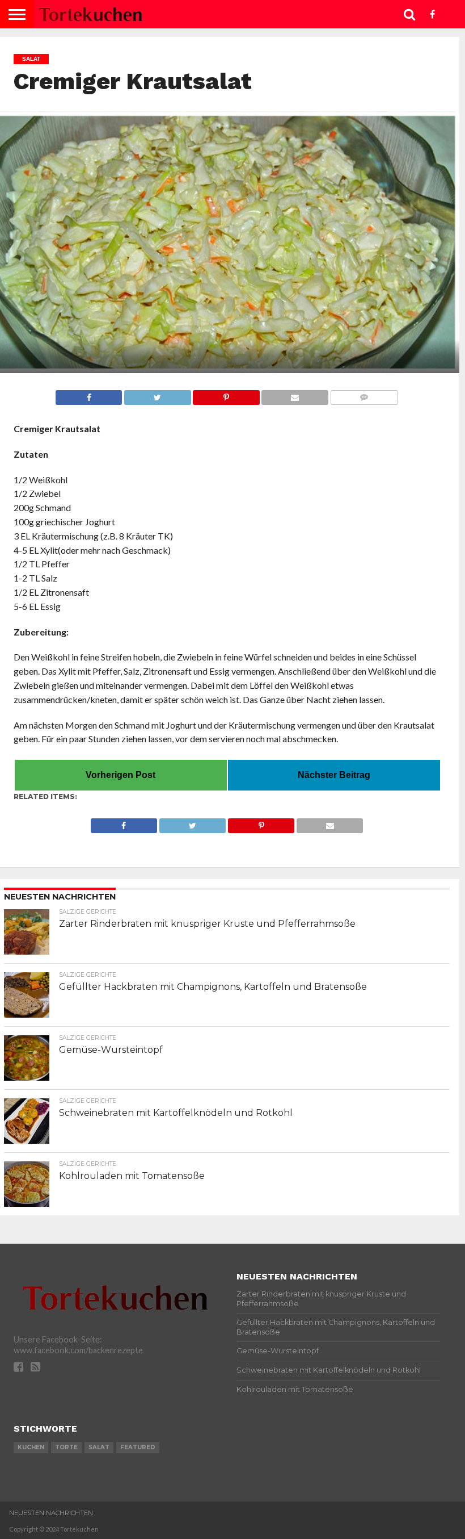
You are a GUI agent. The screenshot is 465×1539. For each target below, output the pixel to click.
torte (66, 1447)
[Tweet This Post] (157, 394)
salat (98, 1447)
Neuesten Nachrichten (51, 1513)
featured (137, 1447)
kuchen (31, 1447)
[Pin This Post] (226, 394)
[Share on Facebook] (89, 394)
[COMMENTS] (364, 394)
